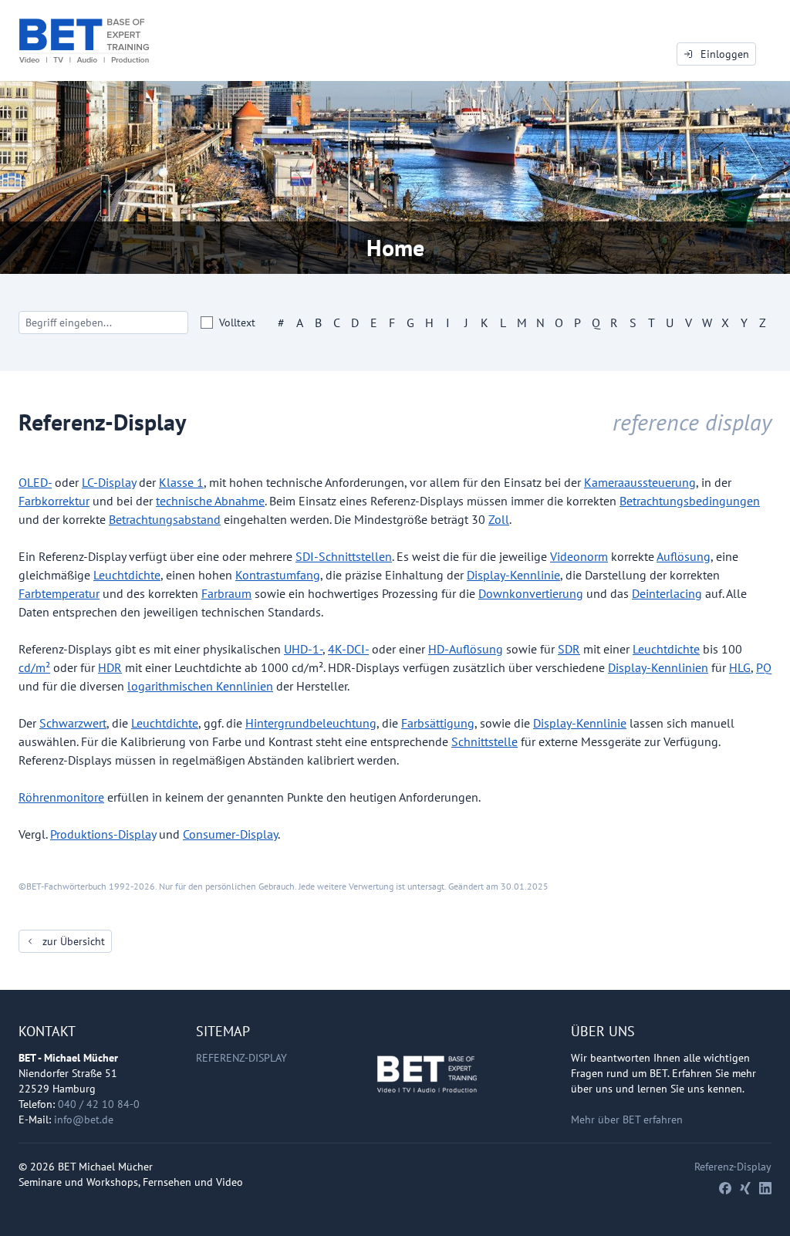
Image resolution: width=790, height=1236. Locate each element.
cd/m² (34, 667)
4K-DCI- (348, 649)
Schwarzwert (72, 723)
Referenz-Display (241, 1058)
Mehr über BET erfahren (627, 1119)
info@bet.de (83, 1119)
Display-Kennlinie (513, 575)
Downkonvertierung (530, 593)
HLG (740, 667)
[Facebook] (725, 1188)
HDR (110, 667)
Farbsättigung (437, 723)
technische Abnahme (210, 500)
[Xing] (745, 1188)
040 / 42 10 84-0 (99, 1104)
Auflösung (684, 556)
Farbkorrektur (54, 500)
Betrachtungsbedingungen (690, 500)
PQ (763, 667)
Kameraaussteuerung (640, 482)
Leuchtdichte (126, 575)
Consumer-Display (230, 834)
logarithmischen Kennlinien (200, 686)
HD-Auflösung (465, 649)
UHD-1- (303, 649)
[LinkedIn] (765, 1188)
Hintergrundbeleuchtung (310, 723)
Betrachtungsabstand (165, 519)
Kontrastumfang (277, 575)
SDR (569, 649)
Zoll (498, 519)
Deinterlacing (667, 593)
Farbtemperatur (59, 593)
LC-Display (109, 482)
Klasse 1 (181, 482)
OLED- (35, 482)
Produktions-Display (103, 834)
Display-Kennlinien (658, 667)
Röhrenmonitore (61, 797)
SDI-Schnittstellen (343, 556)
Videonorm (579, 556)
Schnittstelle (484, 741)
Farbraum (226, 593)
